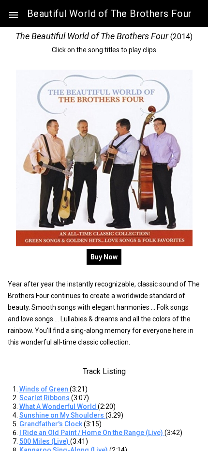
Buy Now (104, 257)
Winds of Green (44, 389)
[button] (13, 13)
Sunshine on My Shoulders (62, 415)
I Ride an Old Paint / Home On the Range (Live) (91, 432)
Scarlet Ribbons (45, 398)
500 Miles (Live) (44, 441)
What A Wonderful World (58, 406)
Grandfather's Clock (51, 424)
